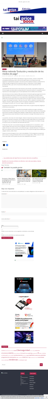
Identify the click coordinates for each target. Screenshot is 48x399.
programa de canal (6, 357)
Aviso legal (28, 394)
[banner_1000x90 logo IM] (24, 37)
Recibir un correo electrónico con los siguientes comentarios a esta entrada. (17, 231)
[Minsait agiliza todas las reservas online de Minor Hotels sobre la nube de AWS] (24, 170)
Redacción (11, 75)
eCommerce (4, 353)
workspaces (22, 360)
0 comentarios (23, 75)
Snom (36, 357)
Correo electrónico (5, 218)
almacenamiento (8, 350)
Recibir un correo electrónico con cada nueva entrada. (12, 235)
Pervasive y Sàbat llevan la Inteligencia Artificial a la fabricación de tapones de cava (8, 180)
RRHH (27, 357)
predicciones (38, 355)
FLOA (34, 75)
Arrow (12, 350)
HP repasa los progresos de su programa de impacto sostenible (39, 180)
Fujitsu (27, 353)
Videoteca (32, 384)
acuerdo (3, 350)
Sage (29, 357)
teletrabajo (7, 360)
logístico (40, 353)
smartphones (33, 357)
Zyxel (26, 360)
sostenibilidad (41, 357)
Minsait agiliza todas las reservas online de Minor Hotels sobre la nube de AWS (24, 180)
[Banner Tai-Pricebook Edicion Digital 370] (23, 8)
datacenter (37, 350)
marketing (44, 353)
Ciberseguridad (23, 350)
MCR (2, 355)
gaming (30, 353)
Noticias (4, 69)
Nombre (3, 211)
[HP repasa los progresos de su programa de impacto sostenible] (39, 170)
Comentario (4, 193)
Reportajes (32, 380)
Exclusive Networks (17, 353)
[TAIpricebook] (4, 373)
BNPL (28, 75)
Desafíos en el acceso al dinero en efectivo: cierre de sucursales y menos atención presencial (21, 162)
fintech (31, 75)
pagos (28, 355)
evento (11, 353)
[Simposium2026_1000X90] (24, 27)
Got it (42, 398)
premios (43, 355)
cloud (31, 350)
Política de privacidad (35, 394)
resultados (20, 357)
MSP (12, 355)
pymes (14, 357)
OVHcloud (24, 355)
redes (17, 357)
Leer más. (37, 398)
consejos (33, 350)
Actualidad (32, 376)
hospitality (34, 353)
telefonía (2, 360)
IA (38, 353)
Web (2, 225)
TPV (18, 360)
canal (14, 350)
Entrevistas (32, 378)
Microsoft (5, 355)
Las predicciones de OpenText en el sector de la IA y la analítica (20, 158)
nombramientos (18, 355)
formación (23, 353)
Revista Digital (32, 382)
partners (31, 355)
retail (23, 357)
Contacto (31, 386)
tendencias (13, 359)
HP (36, 353)
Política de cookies (43, 394)
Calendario (32, 388)
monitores (9, 355)
